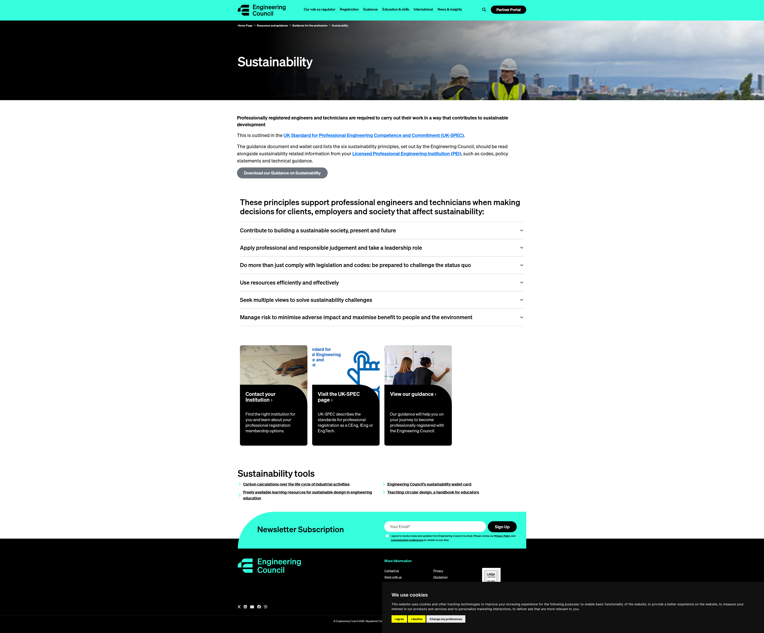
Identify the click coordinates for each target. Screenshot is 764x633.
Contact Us (391, 570)
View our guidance (412, 394)
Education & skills (395, 9)
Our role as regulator (319, 9)
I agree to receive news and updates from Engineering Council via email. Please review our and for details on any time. (453, 538)
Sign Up (502, 526)
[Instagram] (265, 607)
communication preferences (407, 540)
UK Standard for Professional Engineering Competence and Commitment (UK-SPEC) (374, 135)
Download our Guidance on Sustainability (282, 172)
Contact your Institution (261, 397)
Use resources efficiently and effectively (289, 282)
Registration (349, 9)
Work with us (393, 577)
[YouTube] (252, 607)
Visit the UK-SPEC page (339, 397)
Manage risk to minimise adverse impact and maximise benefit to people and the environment (356, 317)
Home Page (245, 25)
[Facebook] (259, 607)
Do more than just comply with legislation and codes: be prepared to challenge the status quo (355, 264)
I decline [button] (416, 619)
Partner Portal (508, 10)
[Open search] (484, 9)
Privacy (438, 570)
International (423, 9)
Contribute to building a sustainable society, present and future (318, 230)
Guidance (370, 9)
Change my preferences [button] (446, 619)
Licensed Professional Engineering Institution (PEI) (406, 153)
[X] (239, 607)
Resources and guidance (272, 25)
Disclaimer (440, 577)
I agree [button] (399, 619)
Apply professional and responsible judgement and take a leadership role (331, 247)
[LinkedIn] (245, 607)
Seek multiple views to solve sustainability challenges (306, 299)
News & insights (450, 9)
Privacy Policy (502, 536)
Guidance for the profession (309, 25)
